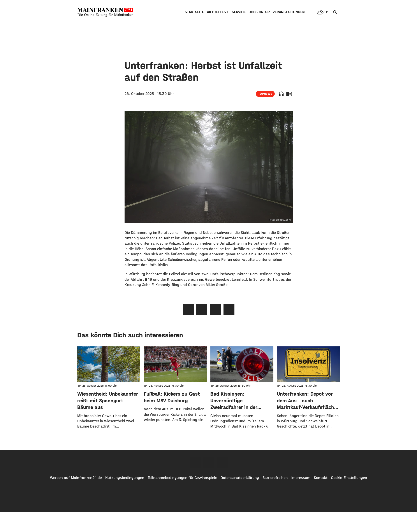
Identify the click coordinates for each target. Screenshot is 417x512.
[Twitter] (208, 462)
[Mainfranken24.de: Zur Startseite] (105, 12)
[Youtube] (222, 462)
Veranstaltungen (289, 12)
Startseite (194, 12)
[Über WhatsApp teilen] (215, 309)
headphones (281, 94)
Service (239, 12)
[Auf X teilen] (201, 309)
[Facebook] (195, 462)
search (335, 12)
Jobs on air (259, 12)
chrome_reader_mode (289, 94)
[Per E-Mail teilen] (228, 309)
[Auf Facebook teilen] (188, 309)
